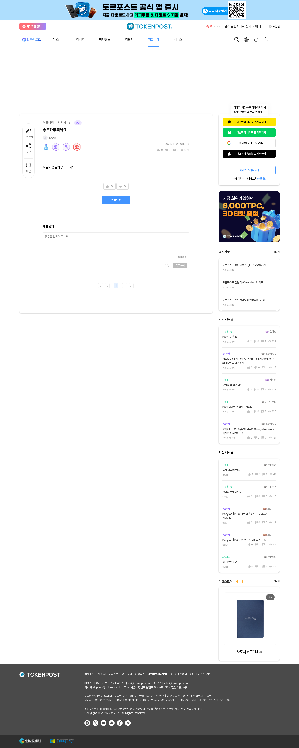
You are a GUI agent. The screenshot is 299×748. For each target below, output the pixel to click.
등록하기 (180, 265)
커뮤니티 (48, 123)
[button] (243, 581)
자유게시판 (64, 123)
